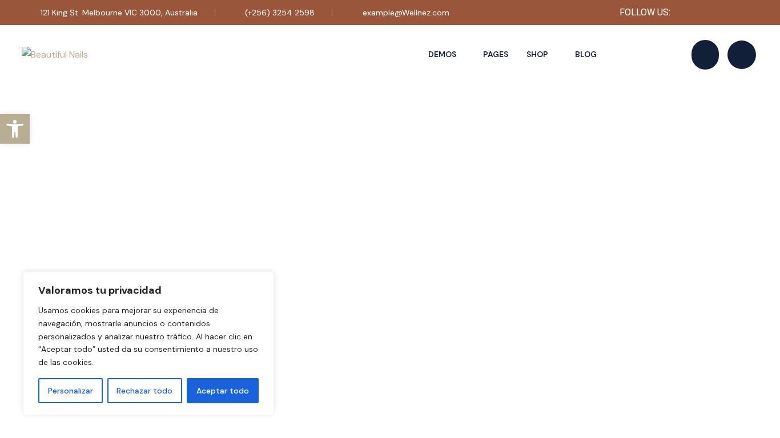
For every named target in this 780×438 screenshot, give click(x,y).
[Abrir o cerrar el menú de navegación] (741, 54)
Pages (495, 54)
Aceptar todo (222, 391)
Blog (586, 54)
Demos (442, 54)
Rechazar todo (144, 391)
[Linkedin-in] (748, 13)
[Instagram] (718, 13)
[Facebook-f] (689, 13)
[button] (15, 129)
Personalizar (70, 391)
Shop (537, 54)
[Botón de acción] (705, 55)
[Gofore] (733, 13)
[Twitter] (703, 13)
